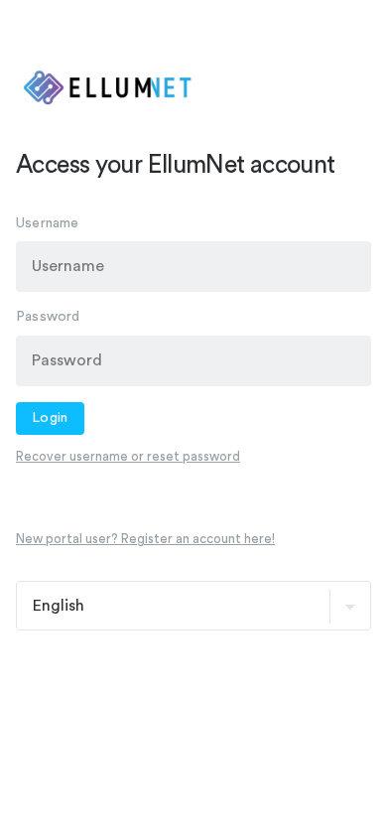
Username (47, 223)
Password (48, 317)
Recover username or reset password (128, 456)
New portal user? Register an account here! (145, 538)
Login (50, 418)
